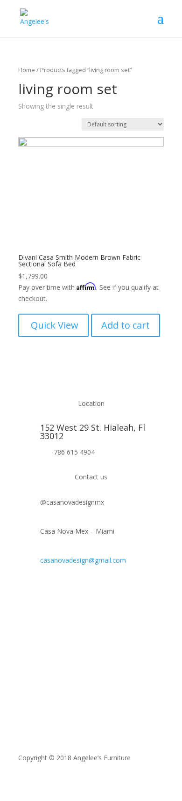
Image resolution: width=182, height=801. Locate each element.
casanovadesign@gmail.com (83, 560)
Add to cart (125, 325)
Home (26, 70)
